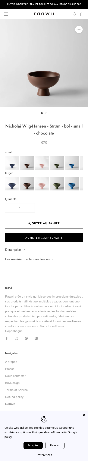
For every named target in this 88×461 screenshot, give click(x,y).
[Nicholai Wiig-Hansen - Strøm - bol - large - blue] (12, 178)
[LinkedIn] (36, 338)
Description (13, 249)
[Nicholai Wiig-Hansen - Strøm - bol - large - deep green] (57, 178)
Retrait (10, 404)
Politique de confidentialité (49, 432)
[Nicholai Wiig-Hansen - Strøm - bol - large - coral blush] (42, 178)
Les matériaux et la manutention (27, 259)
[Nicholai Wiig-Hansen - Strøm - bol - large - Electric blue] (72, 178)
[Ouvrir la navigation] (6, 14)
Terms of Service (16, 389)
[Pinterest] (26, 338)
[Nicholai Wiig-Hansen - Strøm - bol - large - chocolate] (27, 178)
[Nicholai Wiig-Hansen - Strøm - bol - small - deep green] (57, 157)
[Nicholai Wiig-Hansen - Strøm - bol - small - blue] (12, 157)
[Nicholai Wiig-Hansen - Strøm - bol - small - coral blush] (42, 157)
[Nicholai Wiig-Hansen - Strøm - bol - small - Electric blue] (72, 157)
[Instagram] (16, 338)
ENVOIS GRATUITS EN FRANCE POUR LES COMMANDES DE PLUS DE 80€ (44, 4)
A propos (11, 361)
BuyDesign (12, 382)
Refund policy (14, 397)
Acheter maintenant (44, 238)
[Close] (84, 415)
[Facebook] (6, 338)
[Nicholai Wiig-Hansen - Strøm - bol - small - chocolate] (27, 157)
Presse (10, 368)
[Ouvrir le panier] (82, 14)
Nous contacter (15, 375)
